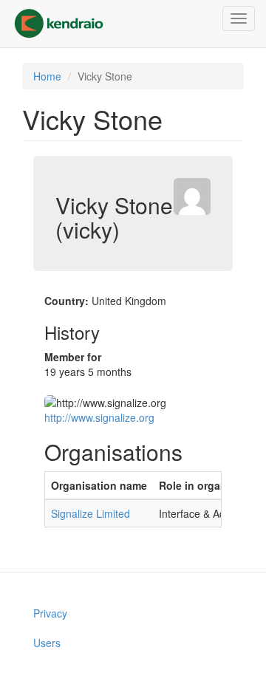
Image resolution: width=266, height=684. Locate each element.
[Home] (58, 23)
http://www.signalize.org (99, 417)
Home (47, 76)
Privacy (50, 613)
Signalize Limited (90, 513)
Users (47, 642)
